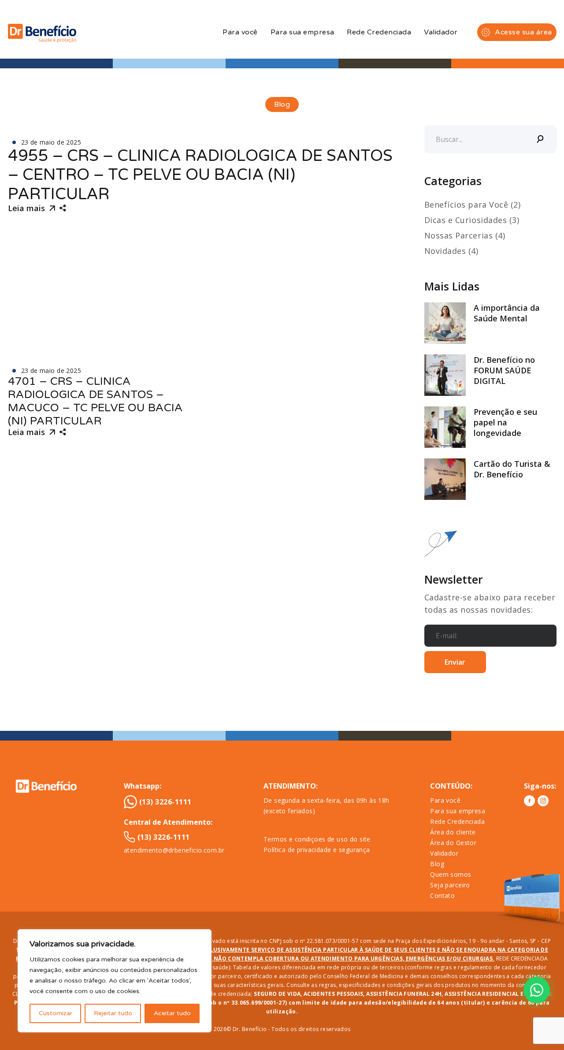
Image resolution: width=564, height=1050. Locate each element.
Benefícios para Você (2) (472, 204)
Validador (440, 32)
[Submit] (540, 139)
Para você (240, 32)
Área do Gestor (453, 842)
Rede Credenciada (379, 32)
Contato (442, 895)
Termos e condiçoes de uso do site (317, 839)
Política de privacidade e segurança (316, 849)
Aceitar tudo (172, 1013)
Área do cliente (452, 832)
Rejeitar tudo (113, 1013)
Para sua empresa (302, 32)
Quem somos (450, 874)
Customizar (55, 1013)
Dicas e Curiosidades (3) (471, 220)
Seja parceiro (450, 885)
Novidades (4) (451, 251)
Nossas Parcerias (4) (464, 235)
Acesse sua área (523, 32)
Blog (437, 864)
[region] (115, 980)
